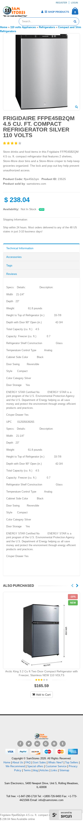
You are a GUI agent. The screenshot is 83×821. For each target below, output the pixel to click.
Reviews (11, 273)
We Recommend (15, 766)
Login (74, 2)
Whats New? (55, 762)
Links (54, 770)
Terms (28, 770)
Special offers (35, 766)
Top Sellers (71, 762)
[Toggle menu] (31, 10)
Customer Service (56, 766)
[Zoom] (76, 107)
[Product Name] (41, 630)
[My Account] (42, 12)
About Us (17, 762)
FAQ (28, 762)
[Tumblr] (63, 744)
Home (6, 762)
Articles (44, 770)
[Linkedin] (37, 744)
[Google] (46, 744)
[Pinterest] (54, 744)
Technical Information (19, 248)
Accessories (14, 256)
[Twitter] (29, 744)
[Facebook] (20, 744)
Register (61, 2)
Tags (9, 265)
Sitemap (64, 770)
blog (35, 770)
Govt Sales (39, 762)
